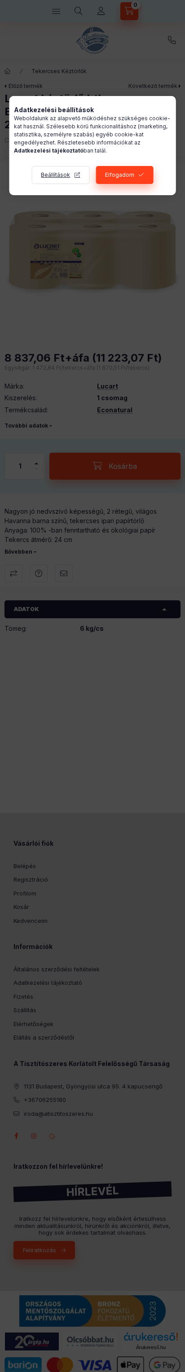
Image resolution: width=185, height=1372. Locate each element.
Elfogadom (119, 174)
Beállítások (55, 174)
